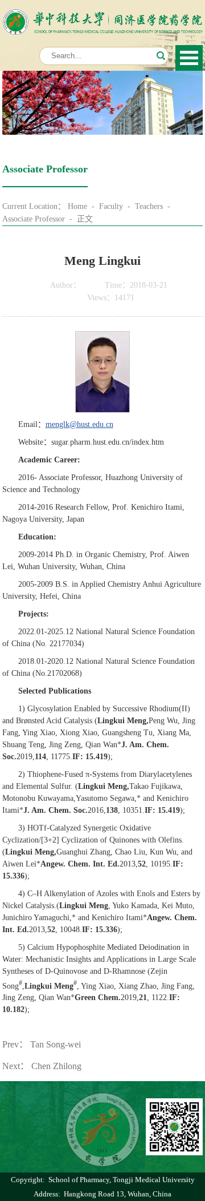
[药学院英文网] (102, 14)
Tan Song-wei (55, 1044)
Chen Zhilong (56, 1066)
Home (77, 206)
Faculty (111, 206)
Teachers (149, 206)
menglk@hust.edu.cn (79, 424)
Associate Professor (33, 219)
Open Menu (189, 58)
